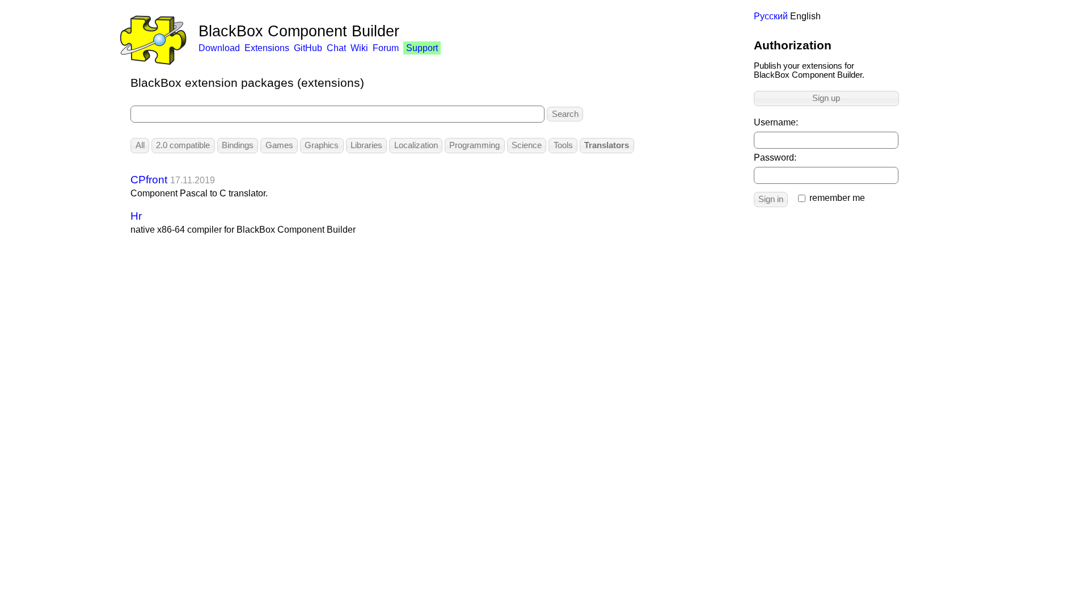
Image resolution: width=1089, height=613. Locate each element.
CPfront (148, 180)
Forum (386, 48)
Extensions (266, 48)
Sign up (826, 98)
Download (219, 48)
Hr (136, 216)
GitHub (308, 48)
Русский (771, 16)
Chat (336, 48)
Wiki (359, 48)
